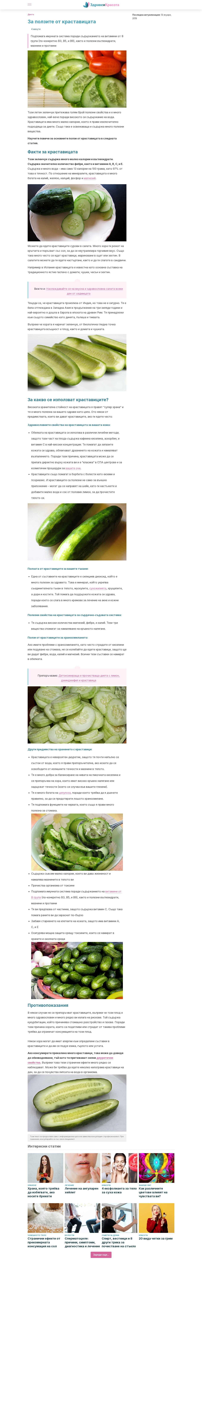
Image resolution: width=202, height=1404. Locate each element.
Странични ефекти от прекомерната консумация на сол (44, 1242)
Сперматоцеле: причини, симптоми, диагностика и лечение (82, 1242)
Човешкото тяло (37, 1235)
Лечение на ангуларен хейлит (81, 1190)
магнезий (90, 178)
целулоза (65, 792)
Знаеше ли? (145, 1185)
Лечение (69, 1185)
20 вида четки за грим (156, 1238)
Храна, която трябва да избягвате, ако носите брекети (43, 1192)
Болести (69, 1235)
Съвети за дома (110, 1235)
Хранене (32, 1185)
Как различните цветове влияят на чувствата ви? (153, 1192)
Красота (106, 1185)
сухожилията (97, 588)
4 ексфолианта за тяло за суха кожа (119, 1190)
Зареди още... (101, 1254)
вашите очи (73, 468)
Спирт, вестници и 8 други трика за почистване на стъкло (119, 1242)
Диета (31, 14)
